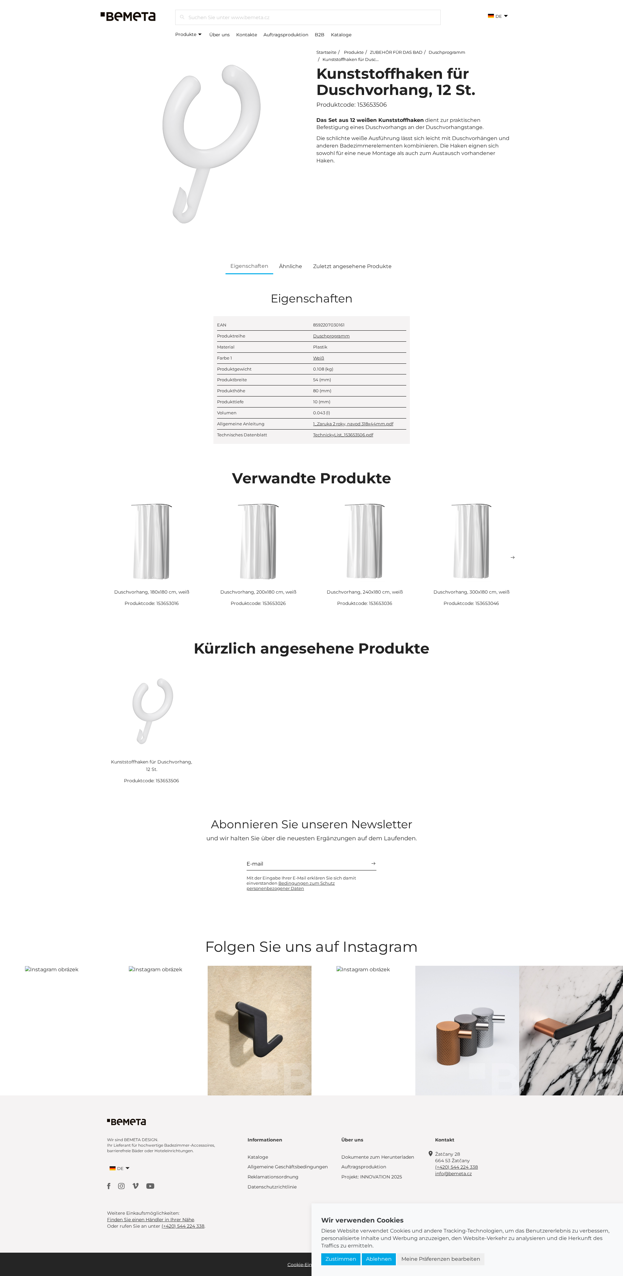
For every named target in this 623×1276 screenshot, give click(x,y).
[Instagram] (122, 1186)
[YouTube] (150, 1186)
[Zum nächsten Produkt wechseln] (512, 557)
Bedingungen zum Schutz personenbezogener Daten (291, 885)
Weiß (318, 357)
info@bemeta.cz (453, 1173)
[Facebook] (109, 1186)
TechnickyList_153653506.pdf (343, 434)
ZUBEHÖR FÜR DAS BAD (396, 52)
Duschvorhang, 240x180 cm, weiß (365, 592)
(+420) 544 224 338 (456, 1167)
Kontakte (246, 35)
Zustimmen (340, 1259)
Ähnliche (290, 266)
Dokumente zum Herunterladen (377, 1157)
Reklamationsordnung (273, 1177)
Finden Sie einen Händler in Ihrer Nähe (150, 1220)
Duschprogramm (447, 52)
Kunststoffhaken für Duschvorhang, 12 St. (366, 59)
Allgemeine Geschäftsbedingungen (288, 1167)
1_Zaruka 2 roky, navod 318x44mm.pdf (353, 423)
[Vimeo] (136, 1186)
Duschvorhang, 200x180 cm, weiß (258, 592)
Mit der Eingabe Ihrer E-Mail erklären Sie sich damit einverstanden (301, 883)
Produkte (186, 34)
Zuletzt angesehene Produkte (352, 266)
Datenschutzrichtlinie (272, 1187)
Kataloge (341, 35)
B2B (319, 35)
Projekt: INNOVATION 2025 (371, 1177)
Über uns (219, 35)
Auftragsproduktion (285, 35)
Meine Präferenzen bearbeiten (440, 1259)
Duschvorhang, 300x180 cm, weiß (471, 592)
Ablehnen (379, 1259)
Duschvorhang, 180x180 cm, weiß (151, 592)
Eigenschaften (249, 266)
